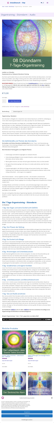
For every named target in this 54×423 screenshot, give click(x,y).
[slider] (49, 319)
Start (3, 6)
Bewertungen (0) (17, 111)
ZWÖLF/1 (13, 309)
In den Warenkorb (14, 101)
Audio (6, 6)
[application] (27, 319)
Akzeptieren (27, 412)
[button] (52, 398)
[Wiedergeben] (4, 319)
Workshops (11, 6)
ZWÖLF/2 (26, 309)
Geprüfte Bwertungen (7, 360)
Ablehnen (27, 416)
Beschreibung (5, 111)
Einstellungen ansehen (27, 419)
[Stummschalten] (46, 319)
